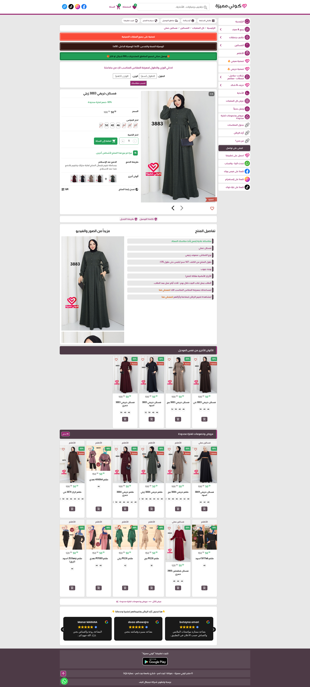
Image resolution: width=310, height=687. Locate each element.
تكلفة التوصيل (148, 219)
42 (129, 125)
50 (106, 125)
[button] (130, 7)
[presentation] (182, 208)
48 (112, 125)
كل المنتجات (198, 28)
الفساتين (184, 28)
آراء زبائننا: (188, 20)
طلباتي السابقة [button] (207, 20)
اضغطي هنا (164, 290)
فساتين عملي (170, 28)
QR (64, 189)
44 (124, 125)
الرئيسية (211, 28)
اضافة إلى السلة (106, 141)
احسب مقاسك (138, 83)
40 (135, 125)
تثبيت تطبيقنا (131, 20)
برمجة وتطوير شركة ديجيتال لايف (155, 682)
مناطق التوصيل (170, 20)
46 (118, 125)
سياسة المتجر (150, 20)
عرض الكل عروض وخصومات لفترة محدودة (138, 602)
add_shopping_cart (204, 419)
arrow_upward (63, 674)
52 (101, 125)
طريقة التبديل (129, 219)
